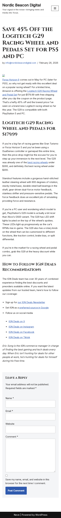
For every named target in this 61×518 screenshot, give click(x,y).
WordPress (41, 514)
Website (9, 423)
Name (9, 398)
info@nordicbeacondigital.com (20, 63)
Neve (17, 514)
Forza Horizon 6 (10, 79)
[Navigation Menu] (55, 8)
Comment (11, 436)
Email (9, 410)
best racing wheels (38, 162)
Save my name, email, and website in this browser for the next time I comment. (27, 481)
